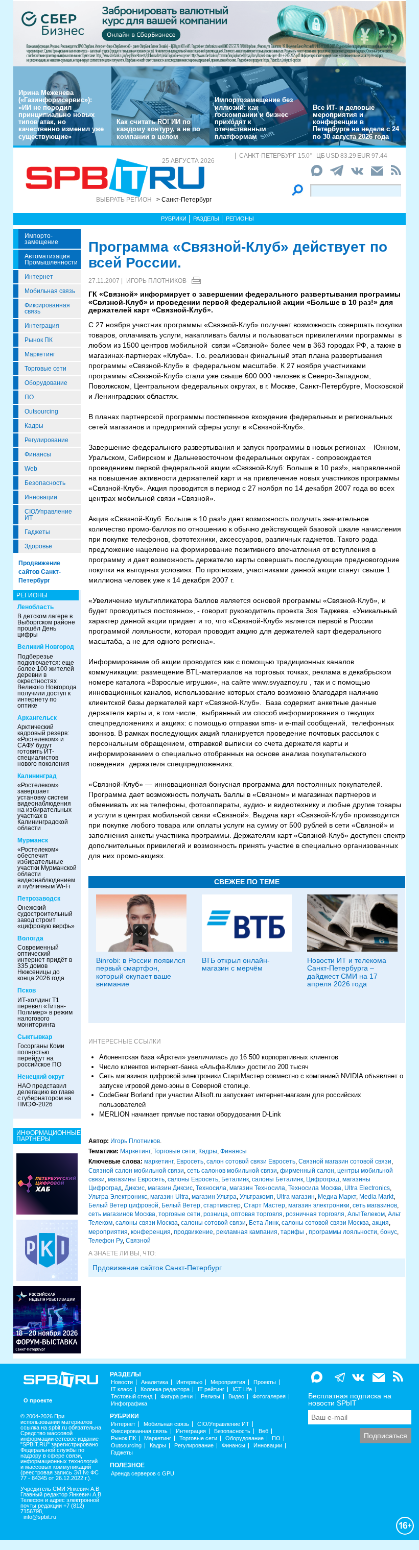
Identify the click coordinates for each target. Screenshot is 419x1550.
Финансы (38, 454)
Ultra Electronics (367, 1188)
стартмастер (222, 1205)
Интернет (39, 277)
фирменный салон (307, 1170)
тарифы (293, 1232)
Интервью (189, 1382)
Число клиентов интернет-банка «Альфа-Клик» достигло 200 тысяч (204, 1067)
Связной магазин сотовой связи (344, 1161)
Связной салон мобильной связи (136, 1170)
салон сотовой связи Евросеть (250, 1161)
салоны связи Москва (146, 1222)
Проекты (264, 1382)
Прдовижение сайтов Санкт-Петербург (157, 1268)
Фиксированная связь (47, 308)
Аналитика (154, 1382)
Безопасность (45, 483)
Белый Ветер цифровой (123, 1205)
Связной (138, 1240)
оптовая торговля (257, 1214)
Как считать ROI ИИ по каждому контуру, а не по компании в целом (158, 129)
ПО (29, 397)
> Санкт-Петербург (184, 199)
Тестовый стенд (131, 1396)
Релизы (210, 1396)
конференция (151, 1232)
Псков (26, 990)
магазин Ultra (169, 1196)
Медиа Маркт (337, 1196)
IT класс (121, 1389)
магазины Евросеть (136, 1179)
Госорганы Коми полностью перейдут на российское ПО (40, 1055)
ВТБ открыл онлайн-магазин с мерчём (236, 964)
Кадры (34, 426)
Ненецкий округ (40, 1076)
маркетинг (158, 1161)
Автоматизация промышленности (51, 259)
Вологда (30, 938)
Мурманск (32, 840)
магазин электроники (319, 1205)
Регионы (240, 218)
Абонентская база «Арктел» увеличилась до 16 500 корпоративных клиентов (218, 1057)
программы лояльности (343, 1232)
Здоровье (38, 546)
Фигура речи (176, 1396)
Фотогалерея (269, 1396)
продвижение (193, 1232)
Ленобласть (35, 607)
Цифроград (322, 1179)
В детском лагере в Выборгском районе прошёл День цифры (46, 625)
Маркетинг (40, 354)
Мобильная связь (50, 291)
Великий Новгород (45, 646)
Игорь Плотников (156, 280)
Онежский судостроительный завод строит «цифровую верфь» (46, 917)
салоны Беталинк (277, 1179)
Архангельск (37, 717)
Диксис (135, 1188)
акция (380, 1222)
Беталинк (235, 1179)
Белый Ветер (180, 1205)
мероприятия (108, 1232)
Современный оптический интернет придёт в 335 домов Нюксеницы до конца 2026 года (44, 963)
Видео (236, 1396)
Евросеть (189, 1161)
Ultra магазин (295, 1196)
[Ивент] (47, 1183)
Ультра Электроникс (117, 1196)
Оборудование (46, 383)
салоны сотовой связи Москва (325, 1222)
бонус (388, 1232)
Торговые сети (45, 369)
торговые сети (179, 1214)
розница (215, 1214)
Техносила (211, 1188)
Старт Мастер (264, 1205)
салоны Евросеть (193, 1179)
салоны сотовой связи (213, 1222)
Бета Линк (263, 1222)
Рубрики (174, 218)
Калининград (37, 776)
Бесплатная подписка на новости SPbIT (349, 1399)
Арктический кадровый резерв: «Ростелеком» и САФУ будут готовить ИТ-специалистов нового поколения (43, 745)
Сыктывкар (34, 1036)
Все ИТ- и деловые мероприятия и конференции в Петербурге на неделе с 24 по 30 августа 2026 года (356, 122)
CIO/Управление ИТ (48, 514)
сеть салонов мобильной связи (232, 1170)
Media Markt (376, 1196)
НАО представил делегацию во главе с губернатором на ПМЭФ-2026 (46, 1095)
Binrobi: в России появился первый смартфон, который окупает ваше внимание (140, 972)
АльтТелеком (366, 1214)
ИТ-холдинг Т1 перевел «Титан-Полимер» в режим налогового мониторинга (45, 1012)
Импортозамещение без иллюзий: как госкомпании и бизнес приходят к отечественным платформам (254, 118)
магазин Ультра (214, 1196)
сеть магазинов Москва (121, 1214)
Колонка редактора (165, 1389)
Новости (122, 1382)
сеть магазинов (375, 1205)
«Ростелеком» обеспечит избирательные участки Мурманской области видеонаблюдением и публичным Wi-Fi (47, 868)
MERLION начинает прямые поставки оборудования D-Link (190, 1114)
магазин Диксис (170, 1188)
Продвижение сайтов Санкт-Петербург (39, 572)
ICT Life (242, 1389)
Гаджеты (37, 532)
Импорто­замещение (41, 239)
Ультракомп (256, 1196)
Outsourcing (41, 411)
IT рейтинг (211, 1389)
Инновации (41, 497)
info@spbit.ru (40, 1517)
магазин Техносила (257, 1188)
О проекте (38, 1400)
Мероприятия (228, 1382)
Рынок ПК (39, 340)
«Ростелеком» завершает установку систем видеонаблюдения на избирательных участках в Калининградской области (44, 807)
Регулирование (46, 440)
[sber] (209, 33)
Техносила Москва (314, 1188)
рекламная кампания (246, 1232)
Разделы (206, 218)
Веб (263, 1431)
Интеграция (42, 326)
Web (31, 469)
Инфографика (129, 1404)
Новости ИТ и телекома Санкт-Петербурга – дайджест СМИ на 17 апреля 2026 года (346, 972)
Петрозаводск (38, 898)
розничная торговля (315, 1214)
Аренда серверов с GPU (142, 1473)
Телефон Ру (105, 1240)
